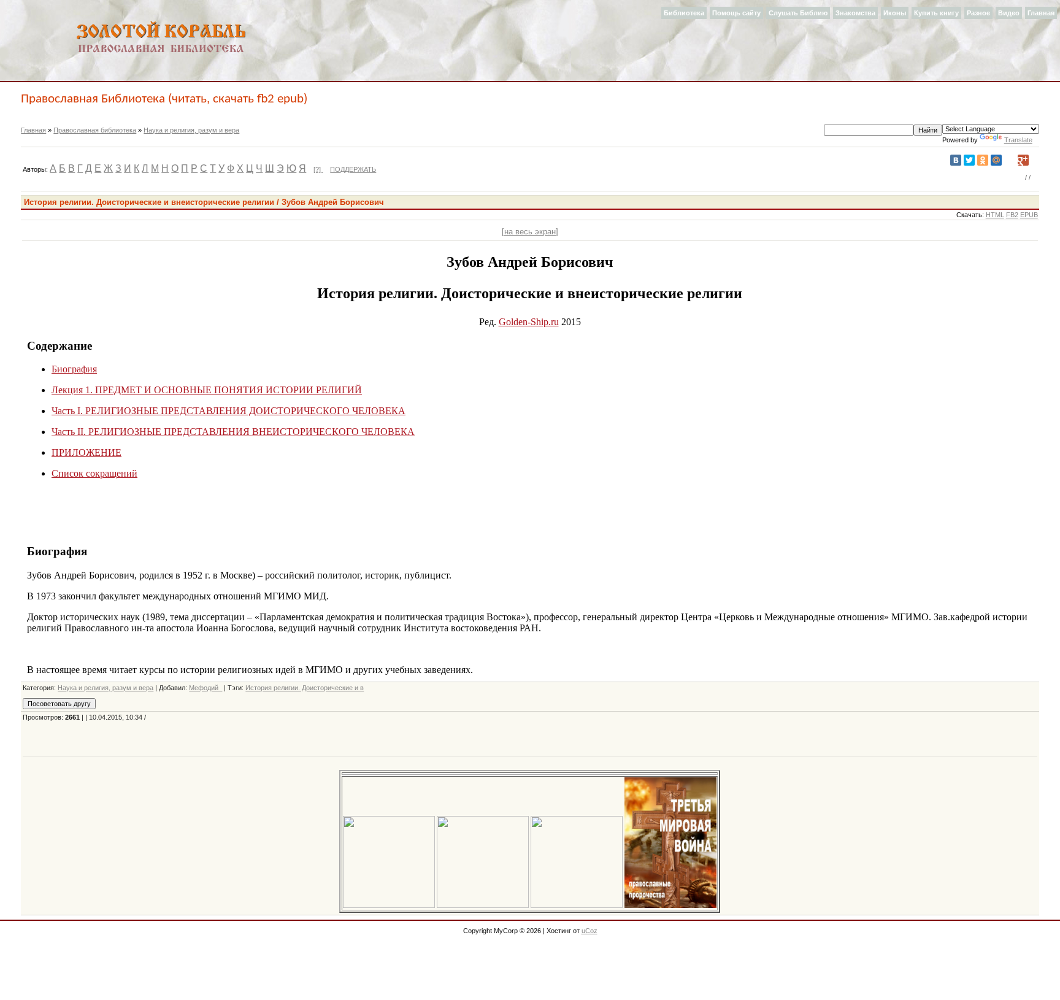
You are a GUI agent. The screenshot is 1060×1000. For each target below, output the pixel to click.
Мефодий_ (205, 687)
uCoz (589, 930)
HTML (995, 214)
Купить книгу (936, 13)
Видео (1009, 13)
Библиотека (684, 13)
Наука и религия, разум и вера (191, 130)
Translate (1018, 140)
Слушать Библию (798, 13)
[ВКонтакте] (955, 160)
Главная (1040, 13)
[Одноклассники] (982, 160)
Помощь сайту (736, 13)
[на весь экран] (530, 231)
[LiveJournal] (1009, 160)
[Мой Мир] (996, 160)
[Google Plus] (1023, 160)
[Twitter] (969, 160)
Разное (978, 13)
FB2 (1012, 214)
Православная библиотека (94, 130)
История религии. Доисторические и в (304, 687)
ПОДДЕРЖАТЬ (353, 169)
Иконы (894, 13)
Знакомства (855, 13)
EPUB (1029, 214)
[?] (318, 169)
